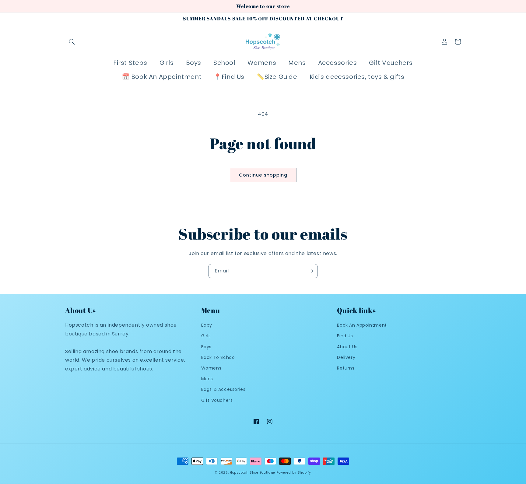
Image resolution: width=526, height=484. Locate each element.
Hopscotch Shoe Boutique (253, 472)
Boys (206, 347)
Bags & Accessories (223, 389)
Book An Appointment (362, 325)
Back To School (218, 357)
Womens (211, 368)
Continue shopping (263, 175)
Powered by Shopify (293, 472)
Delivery (346, 357)
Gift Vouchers (217, 400)
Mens (207, 379)
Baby (206, 325)
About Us (347, 347)
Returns (345, 368)
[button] (72, 41)
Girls (206, 336)
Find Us (345, 336)
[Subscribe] (310, 271)
